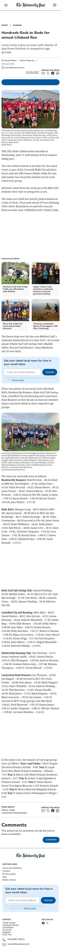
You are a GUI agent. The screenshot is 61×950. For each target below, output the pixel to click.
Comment (51, 839)
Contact (6, 871)
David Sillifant (10, 60)
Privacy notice (18, 380)
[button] (5, 5)
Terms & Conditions (12, 868)
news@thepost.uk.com (18, 944)
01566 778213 (17, 939)
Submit (50, 372)
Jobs (4, 876)
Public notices (9, 879)
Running (17, 25)
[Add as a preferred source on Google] (32, 72)
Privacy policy (9, 873)
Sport (4, 25)
